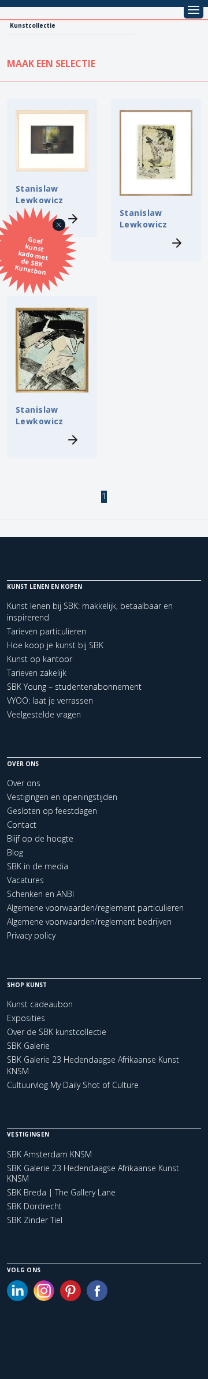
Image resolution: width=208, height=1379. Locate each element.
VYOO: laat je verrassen (50, 700)
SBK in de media (37, 866)
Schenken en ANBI (40, 893)
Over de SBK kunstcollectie (56, 1031)
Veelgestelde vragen (44, 714)
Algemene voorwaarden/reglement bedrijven (89, 921)
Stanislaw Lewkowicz (40, 194)
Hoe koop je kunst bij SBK (55, 645)
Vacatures (25, 880)
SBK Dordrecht (34, 1206)
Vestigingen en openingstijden (62, 796)
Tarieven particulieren (46, 631)
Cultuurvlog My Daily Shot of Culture (73, 1084)
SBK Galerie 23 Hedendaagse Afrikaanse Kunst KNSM (93, 1173)
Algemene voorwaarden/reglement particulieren (95, 907)
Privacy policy (31, 935)
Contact (21, 824)
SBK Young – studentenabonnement (74, 686)
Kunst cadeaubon (40, 1004)
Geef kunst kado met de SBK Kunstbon (31, 255)
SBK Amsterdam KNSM (49, 1154)
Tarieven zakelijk (36, 672)
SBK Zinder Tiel (34, 1220)
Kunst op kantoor (39, 658)
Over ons (23, 783)
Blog (15, 852)
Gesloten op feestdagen (52, 810)
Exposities (26, 1017)
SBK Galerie (28, 1045)
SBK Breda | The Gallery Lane (61, 1192)
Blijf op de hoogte (40, 838)
